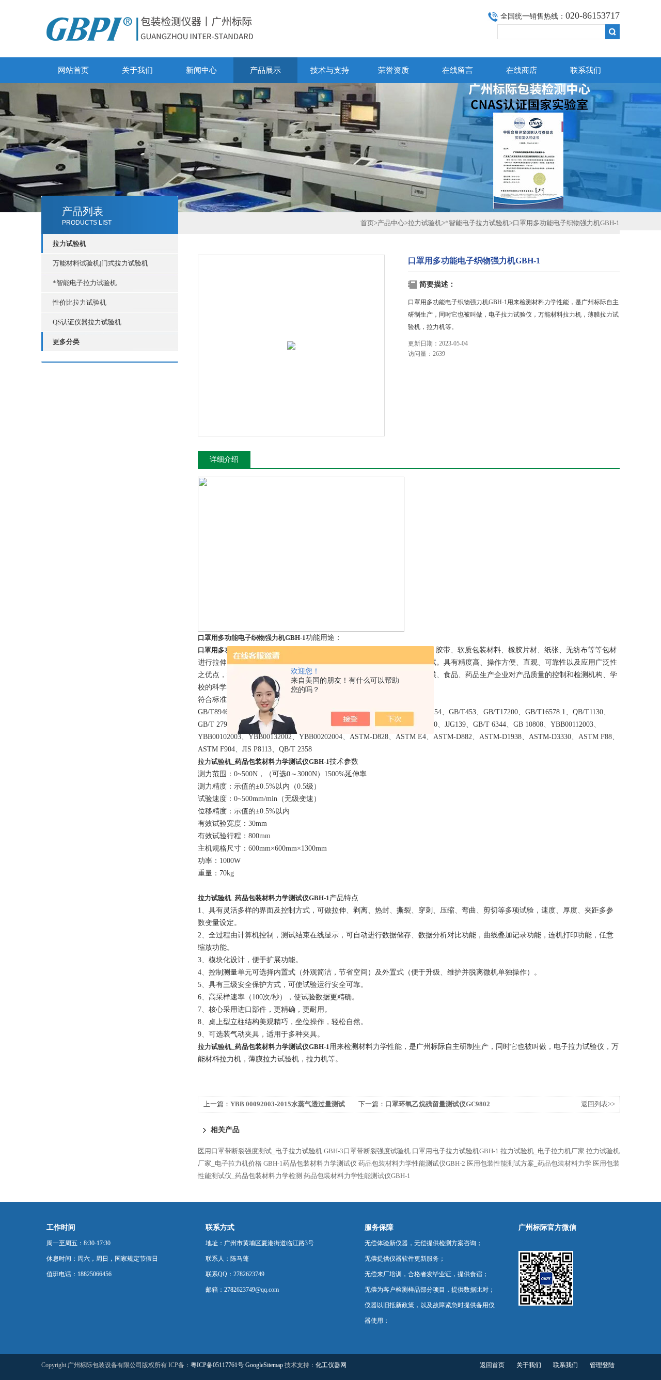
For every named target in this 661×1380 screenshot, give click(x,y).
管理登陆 (602, 1365)
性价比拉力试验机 (79, 302)
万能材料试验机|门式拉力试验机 (100, 263)
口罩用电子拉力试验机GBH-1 (455, 1151)
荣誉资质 (393, 70)
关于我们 (137, 70)
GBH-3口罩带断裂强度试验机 (367, 1151)
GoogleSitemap (264, 1365)
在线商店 (521, 70)
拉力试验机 (425, 223)
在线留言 (457, 70)
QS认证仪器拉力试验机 (87, 322)
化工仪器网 (331, 1365)
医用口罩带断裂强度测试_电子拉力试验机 (260, 1151)
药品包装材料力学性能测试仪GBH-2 (411, 1163)
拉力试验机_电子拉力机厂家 (542, 1151)
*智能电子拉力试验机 (85, 283)
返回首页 (492, 1365)
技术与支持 (329, 70)
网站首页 (73, 70)
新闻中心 (201, 70)
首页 (367, 223)
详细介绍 (224, 459)
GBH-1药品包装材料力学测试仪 (310, 1163)
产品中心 (390, 223)
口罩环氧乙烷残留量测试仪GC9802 (437, 1104)
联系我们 (585, 70)
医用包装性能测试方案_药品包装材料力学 (529, 1163)
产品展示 (265, 70)
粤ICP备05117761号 (217, 1365)
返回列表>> (598, 1104)
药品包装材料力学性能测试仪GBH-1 (357, 1176)
